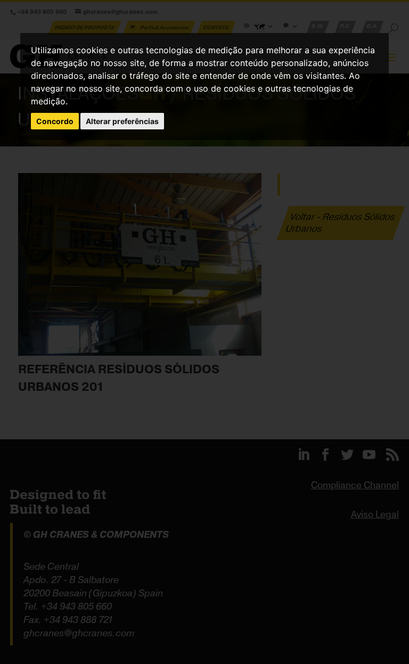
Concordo (54, 121)
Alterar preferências (122, 121)
